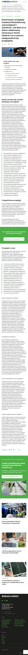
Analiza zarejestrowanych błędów (14, 79)
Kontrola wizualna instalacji (13, 73)
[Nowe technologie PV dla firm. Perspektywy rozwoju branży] (14, 516)
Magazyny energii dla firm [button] (6, 619)
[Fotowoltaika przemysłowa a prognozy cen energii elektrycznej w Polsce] (14, 576)
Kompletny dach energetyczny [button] (19, 621)
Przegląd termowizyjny (12, 75)
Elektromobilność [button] (5, 626)
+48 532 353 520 (7, 611)
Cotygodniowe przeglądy (10, 69)
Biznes (3, 16)
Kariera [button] (3, 641)
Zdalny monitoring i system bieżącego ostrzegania (13, 66)
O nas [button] (3, 635)
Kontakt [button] (3, 643)
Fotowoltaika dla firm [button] (6, 621)
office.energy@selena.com (9, 613)
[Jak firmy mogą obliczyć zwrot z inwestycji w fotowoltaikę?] (14, 546)
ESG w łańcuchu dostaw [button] (18, 623)
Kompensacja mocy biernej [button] (19, 619)
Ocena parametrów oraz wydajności (15, 77)
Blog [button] (3, 639)
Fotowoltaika (11, 5)
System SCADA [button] (4, 624)
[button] (25, 1)
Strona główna (5, 5)
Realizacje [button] (4, 637)
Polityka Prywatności (23, 652)
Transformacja (17, 16)
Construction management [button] (19, 625)
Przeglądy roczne (8, 71)
